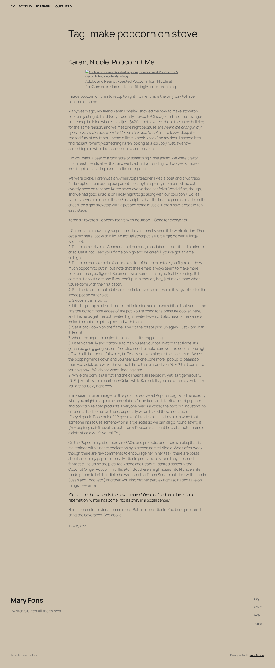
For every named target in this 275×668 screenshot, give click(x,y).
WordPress (257, 655)
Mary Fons (27, 600)
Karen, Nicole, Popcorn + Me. (112, 62)
